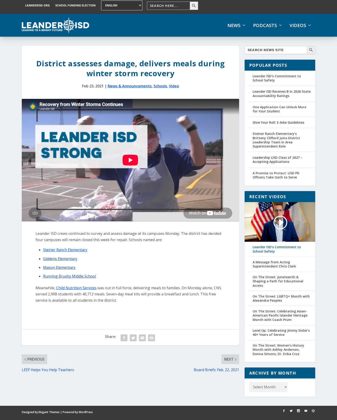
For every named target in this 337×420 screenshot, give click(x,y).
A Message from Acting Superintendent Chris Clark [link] (274, 264)
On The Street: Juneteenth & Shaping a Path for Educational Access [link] (278, 281)
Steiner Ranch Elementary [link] (65, 249)
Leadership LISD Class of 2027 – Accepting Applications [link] (277, 159)
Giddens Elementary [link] (60, 258)
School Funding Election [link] (75, 5)
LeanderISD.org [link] (37, 5)
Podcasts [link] (265, 25)
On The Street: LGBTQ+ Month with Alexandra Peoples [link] (281, 298)
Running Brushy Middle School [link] (69, 276)
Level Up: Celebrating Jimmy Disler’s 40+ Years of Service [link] (281, 332)
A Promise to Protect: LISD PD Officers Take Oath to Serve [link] (276, 175)
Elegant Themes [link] (49, 412)
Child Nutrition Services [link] (76, 287)
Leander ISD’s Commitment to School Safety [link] (277, 78)
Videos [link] (298, 25)
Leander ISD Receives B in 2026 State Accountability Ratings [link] (282, 93)
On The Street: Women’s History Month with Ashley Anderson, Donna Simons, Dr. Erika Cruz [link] (278, 349)
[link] (55, 25)
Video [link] (174, 86)
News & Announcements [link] (130, 86)
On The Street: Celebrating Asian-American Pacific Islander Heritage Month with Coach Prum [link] (280, 315)
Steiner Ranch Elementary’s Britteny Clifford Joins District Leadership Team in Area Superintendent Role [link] (276, 139)
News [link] (233, 25)
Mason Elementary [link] (59, 267)
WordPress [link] (86, 412)
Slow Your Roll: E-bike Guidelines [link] (278, 122)
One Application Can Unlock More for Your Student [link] (279, 109)
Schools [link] (160, 86)
